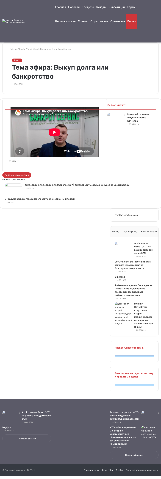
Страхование (99, 21)
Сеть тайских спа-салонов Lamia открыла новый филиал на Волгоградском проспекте (133, 265)
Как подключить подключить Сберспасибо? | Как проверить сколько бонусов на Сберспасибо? (77, 184)
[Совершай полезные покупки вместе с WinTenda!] (116, 118)
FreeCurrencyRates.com (126, 215)
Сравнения (117, 21)
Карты (131, 7)
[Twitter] (3, 477)
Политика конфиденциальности (142, 470)
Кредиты (88, 7)
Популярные (130, 231)
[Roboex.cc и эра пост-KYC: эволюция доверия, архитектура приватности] (150, 417)
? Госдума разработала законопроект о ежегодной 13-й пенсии (40, 198)
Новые (115, 231)
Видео (131, 21)
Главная (60, 7)
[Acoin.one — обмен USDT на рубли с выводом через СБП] (123, 248)
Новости (74, 7)
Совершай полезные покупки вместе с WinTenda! (138, 117)
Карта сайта (107, 470)
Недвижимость (65, 21)
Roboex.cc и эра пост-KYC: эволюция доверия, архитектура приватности (124, 415)
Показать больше (27, 438)
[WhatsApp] (5, 477)
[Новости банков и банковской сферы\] (14, 21)
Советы (83, 21)
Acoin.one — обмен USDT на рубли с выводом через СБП (36, 415)
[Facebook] (1, 477)
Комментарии (149, 231)
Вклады (101, 7)
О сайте (119, 470)
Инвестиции (116, 7)
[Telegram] (7, 477)
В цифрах (120, 276)
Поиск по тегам (91, 470)
